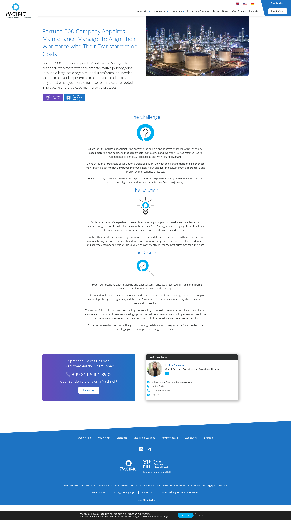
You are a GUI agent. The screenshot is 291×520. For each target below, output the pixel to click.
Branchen (177, 11)
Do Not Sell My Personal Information (180, 492)
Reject (202, 515)
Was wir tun (160, 11)
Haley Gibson (174, 365)
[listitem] (167, 373)
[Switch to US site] (245, 4)
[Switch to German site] (253, 4)
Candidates (276, 3)
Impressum (148, 492)
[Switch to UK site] (237, 4)
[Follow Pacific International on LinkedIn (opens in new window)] (141, 449)
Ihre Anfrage (277, 11)
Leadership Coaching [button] (198, 11)
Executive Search (57, 97)
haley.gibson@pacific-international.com (172, 381)
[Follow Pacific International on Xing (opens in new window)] (150, 449)
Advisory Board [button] (221, 11)
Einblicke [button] (254, 11)
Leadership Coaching (144, 437)
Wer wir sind (141, 11)
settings (164, 516)
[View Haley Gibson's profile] (154, 368)
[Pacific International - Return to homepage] (128, 465)
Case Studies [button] (239, 11)
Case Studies (190, 437)
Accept (185, 515)
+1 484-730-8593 (161, 390)
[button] (143, 11)
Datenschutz (98, 492)
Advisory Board (170, 437)
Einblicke (208, 437)
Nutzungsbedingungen (123, 492)
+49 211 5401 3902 (92, 374)
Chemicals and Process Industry (78, 97)
